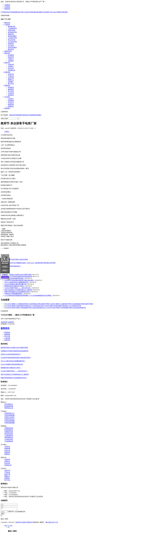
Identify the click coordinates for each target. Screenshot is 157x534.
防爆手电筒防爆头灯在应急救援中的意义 (17, 291)
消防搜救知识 (8, 437)
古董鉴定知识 (8, 432)
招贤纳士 (11, 106)
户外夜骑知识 (8, 441)
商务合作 (7, 62)
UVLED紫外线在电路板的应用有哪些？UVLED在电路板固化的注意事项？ (28, 295)
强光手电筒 (29, 115)
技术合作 (11, 68)
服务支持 (7, 53)
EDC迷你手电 (12, 41)
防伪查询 (11, 55)
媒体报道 (11, 89)
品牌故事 (11, 100)
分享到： (7, 131)
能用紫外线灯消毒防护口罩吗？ (14, 286)
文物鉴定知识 (8, 428)
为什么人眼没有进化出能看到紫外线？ (16, 282)
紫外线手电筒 (13, 115)
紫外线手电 (11, 26)
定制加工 (11, 66)
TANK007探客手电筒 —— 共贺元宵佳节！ (18, 288)
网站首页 (7, 22)
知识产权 (11, 78)
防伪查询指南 (8, 406)
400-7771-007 (8, 525)
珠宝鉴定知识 (8, 433)
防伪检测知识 (8, 430)
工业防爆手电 (12, 28)
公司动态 (11, 93)
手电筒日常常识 (9, 419)
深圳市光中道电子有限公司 (24, 522)
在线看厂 (11, 81)
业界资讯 (11, 95)
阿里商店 (7, 9)
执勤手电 (11, 34)
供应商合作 (11, 70)
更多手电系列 (12, 47)
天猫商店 (7, 5)
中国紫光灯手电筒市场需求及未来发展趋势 (18, 276)
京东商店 (7, 7)
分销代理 (11, 64)
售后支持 (11, 57)
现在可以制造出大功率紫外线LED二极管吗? (18, 290)
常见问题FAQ (8, 404)
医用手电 (11, 43)
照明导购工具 (8, 408)
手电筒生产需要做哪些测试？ (13, 293)
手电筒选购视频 (9, 422)
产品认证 (11, 76)
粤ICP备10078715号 (52, 522)
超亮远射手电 (12, 32)
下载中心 (11, 59)
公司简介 (11, 99)
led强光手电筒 (23, 259)
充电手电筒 (11, 30)
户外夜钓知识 (8, 439)
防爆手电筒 (21, 115)
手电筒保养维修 (9, 421)
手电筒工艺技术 (9, 417)
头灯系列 (11, 45)
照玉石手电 (11, 40)
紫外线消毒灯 (12, 36)
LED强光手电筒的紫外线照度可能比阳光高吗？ (19, 280)
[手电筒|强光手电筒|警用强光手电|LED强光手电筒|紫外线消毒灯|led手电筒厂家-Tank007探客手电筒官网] (34, 12)
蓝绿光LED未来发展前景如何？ (14, 278)
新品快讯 (11, 87)
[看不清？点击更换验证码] (16, 512)
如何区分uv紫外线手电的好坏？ (11, 266)
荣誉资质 (7, 72)
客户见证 (11, 83)
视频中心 (11, 80)
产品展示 (7, 24)
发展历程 (11, 104)
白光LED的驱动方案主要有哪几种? (15, 284)
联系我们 (7, 108)
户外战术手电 (12, 38)
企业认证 (11, 74)
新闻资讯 (7, 85)
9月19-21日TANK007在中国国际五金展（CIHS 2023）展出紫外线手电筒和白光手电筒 (28, 263)
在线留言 (11, 61)
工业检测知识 (8, 435)
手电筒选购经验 (9, 415)
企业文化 (11, 102)
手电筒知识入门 (9, 413)
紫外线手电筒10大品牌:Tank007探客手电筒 (18, 274)
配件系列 (11, 49)
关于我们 (7, 97)
